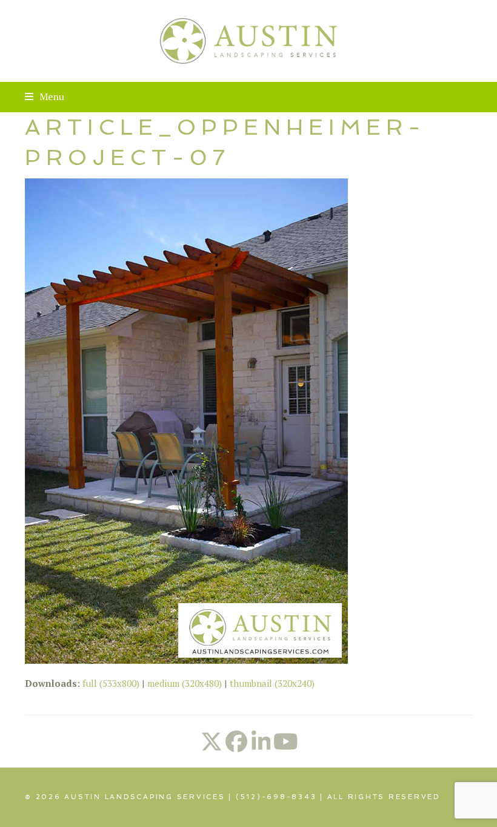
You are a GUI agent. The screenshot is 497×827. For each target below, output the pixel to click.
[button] (44, 96)
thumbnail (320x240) (272, 683)
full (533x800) (110, 683)
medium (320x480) (184, 683)
